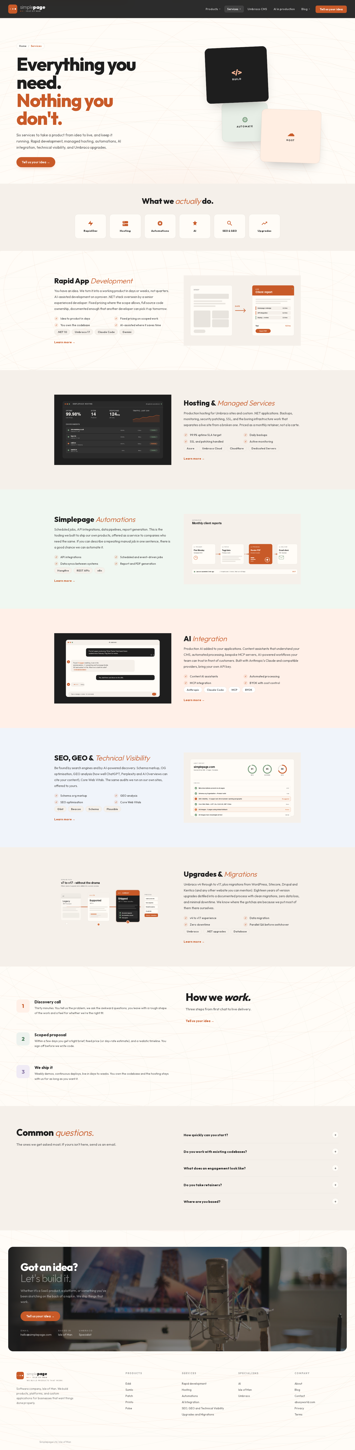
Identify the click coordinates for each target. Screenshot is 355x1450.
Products (213, 9)
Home (23, 46)
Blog (305, 9)
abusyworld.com (305, 1402)
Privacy (299, 1408)
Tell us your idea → (36, 162)
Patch (129, 1396)
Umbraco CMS (257, 9)
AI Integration (190, 1402)
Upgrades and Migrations (198, 1414)
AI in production (284, 9)
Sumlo (129, 1390)
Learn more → (64, 342)
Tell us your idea (331, 9)
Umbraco (244, 1396)
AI (239, 1383)
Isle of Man (245, 1390)
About (298, 1383)
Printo (129, 1402)
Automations (190, 1396)
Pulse (129, 1408)
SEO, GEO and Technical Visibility (203, 1408)
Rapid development (194, 1383)
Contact (300, 1396)
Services (234, 9)
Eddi (128, 1383)
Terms (298, 1414)
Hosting (186, 1390)
